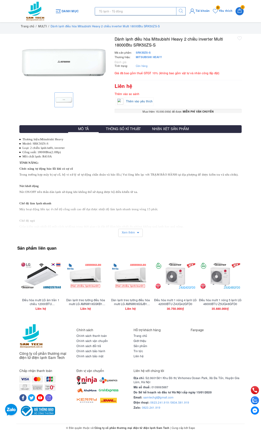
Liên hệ (139, 356)
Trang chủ (140, 336)
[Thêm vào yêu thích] (240, 38)
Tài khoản (202, 11)
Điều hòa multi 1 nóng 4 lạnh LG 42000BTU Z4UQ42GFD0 (175, 301)
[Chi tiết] (22, 276)
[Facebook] (23, 397)
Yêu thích (224, 11)
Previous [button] (8, 287)
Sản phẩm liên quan (37, 248)
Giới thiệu (140, 341)
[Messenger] (255, 410)
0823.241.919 (151, 407)
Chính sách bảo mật (90, 356)
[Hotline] (255, 390)
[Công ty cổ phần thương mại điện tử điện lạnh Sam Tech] (35, 11)
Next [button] (253, 287)
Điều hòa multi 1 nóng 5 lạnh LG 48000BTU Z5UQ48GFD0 (220, 301)
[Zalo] (255, 400)
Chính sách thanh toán (91, 336)
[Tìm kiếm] (181, 11)
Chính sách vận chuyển (92, 341)
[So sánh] (60, 276)
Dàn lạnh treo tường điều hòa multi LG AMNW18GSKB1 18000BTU (85, 301)
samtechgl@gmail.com (158, 397)
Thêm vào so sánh (127, 94)
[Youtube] (40, 397)
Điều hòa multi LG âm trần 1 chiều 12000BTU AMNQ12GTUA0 (40, 301)
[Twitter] (31, 397)
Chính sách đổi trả (88, 346)
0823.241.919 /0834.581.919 (169, 402)
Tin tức (138, 351)
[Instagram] (48, 397)
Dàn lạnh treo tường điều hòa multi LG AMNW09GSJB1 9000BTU (130, 301)
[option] (63, 62)
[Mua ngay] (156, 276)
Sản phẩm (140, 346)
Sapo (192, 428)
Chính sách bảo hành (90, 351)
